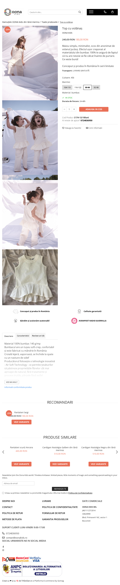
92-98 (96, 87)
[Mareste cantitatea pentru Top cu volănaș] (74, 109)
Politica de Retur (12, 513)
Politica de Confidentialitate (80, 493)
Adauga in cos (94, 109)
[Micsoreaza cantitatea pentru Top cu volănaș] (64, 109)
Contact (7, 507)
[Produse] (91, 12)
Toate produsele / (50, 22)
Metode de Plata (12, 519)
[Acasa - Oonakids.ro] (13, 12)
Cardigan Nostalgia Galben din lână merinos (59, 449)
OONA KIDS (67, 32)
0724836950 (12, 533)
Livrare (46, 501)
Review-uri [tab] (38, 335)
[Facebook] (3, 546)
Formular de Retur (53, 513)
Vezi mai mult (11, 382)
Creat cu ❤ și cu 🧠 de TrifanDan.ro (17, 580)
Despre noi (8, 501)
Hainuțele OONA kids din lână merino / (21, 22)
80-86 (87, 87)
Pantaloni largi (21, 412)
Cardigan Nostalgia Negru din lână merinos (98, 449)
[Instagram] (3, 550)
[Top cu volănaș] (30, 63)
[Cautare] (79, 12)
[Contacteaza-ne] (105, 12)
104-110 (67, 87)
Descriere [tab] (8, 336)
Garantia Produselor (55, 519)
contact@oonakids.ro (16, 537)
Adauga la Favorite (72, 128)
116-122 (77, 87)
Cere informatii (95, 128)
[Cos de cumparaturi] (112, 12)
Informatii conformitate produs (18, 387)
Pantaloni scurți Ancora (21, 447)
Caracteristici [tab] (23, 335)
